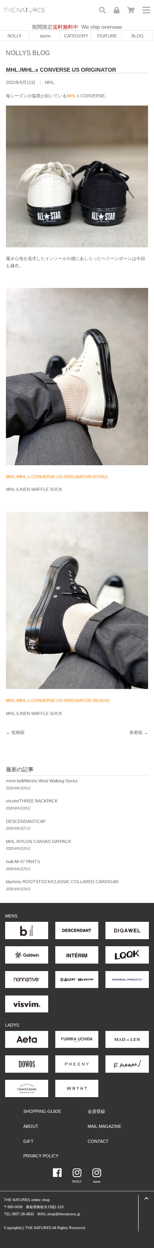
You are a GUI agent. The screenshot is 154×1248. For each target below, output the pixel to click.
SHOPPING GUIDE (42, 1111)
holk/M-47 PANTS (23, 861)
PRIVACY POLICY (40, 1155)
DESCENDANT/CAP (25, 821)
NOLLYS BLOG (28, 53)
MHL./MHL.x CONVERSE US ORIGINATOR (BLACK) (57, 700)
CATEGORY (76, 35)
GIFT (28, 1141)
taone (45, 35)
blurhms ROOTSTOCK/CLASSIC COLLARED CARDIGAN (62, 881)
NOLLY (14, 35)
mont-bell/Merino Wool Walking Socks (42, 780)
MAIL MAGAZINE (104, 1126)
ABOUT (30, 1126)
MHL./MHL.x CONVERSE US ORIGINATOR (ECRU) (57, 476)
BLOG (137, 35)
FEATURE (107, 35)
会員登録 (96, 1111)
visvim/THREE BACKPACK (32, 801)
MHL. (50, 82)
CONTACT (98, 1141)
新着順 (136, 732)
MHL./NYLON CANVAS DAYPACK (38, 841)
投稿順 (17, 732)
